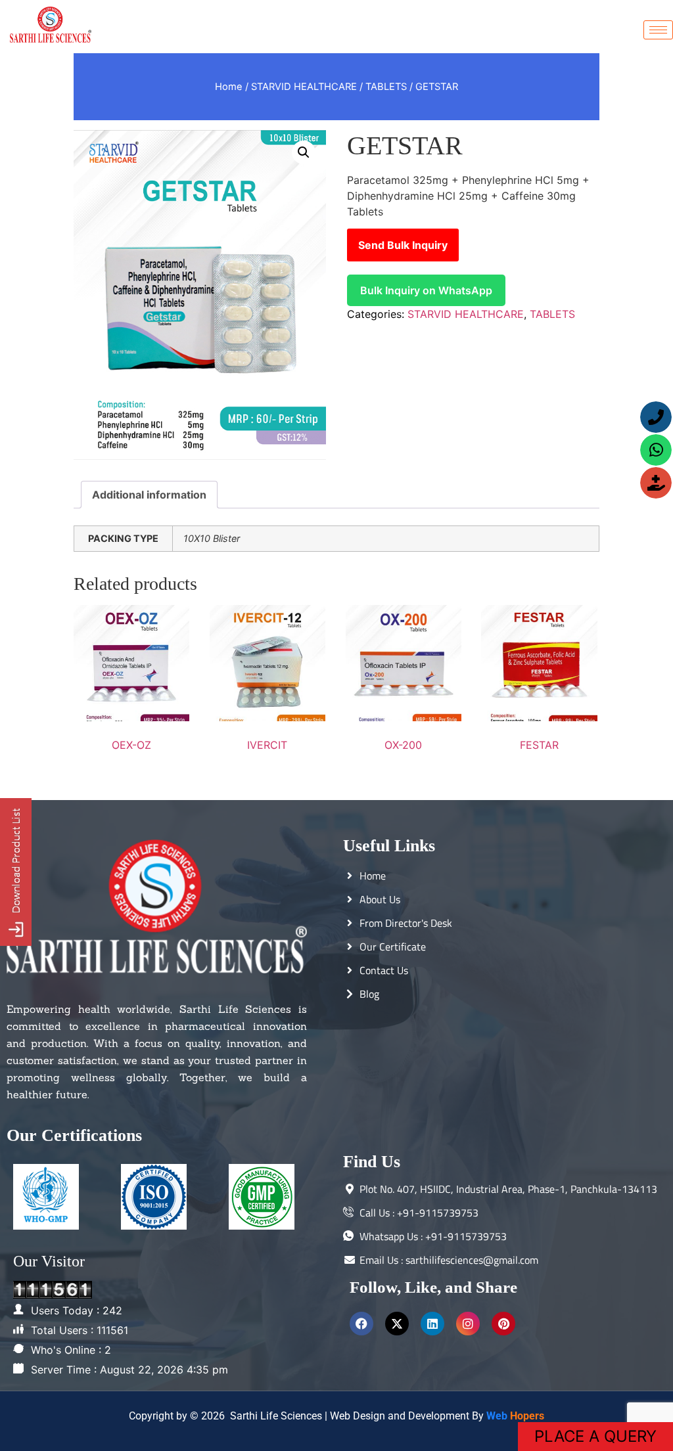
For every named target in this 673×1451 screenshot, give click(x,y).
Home (229, 87)
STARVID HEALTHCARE (304, 87)
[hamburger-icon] (658, 29)
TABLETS (386, 87)
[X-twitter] (397, 1323)
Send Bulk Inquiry (403, 245)
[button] (303, 152)
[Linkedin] (432, 1323)
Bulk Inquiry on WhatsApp (426, 290)
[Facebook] (361, 1323)
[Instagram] (468, 1323)
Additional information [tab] (149, 494)
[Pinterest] (503, 1323)
